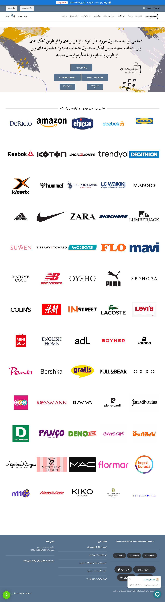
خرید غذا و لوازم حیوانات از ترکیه (93, 563)
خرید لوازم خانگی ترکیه (98, 555)
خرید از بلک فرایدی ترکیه (97, 547)
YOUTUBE (120, 555)
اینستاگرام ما (95, 87)
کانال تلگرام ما (67, 87)
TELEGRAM (134, 555)
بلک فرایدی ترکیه (144, 569)
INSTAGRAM (150, 555)
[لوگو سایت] (152, 17)
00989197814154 (95, 77)
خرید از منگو (123, 569)
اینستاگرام (25, 8)
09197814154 (153, 8)
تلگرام (10, 8)
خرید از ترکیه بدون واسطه (96, 579)
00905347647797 (67, 77)
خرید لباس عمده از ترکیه (97, 571)
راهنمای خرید (81, 67)
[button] (6, 595)
